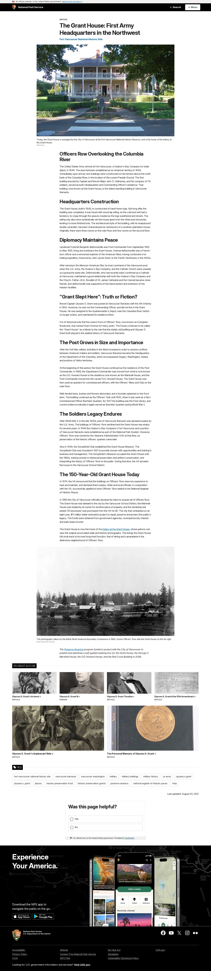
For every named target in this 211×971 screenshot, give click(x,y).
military (113, 776)
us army (167, 776)
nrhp (174, 783)
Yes (77, 818)
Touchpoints (129, 838)
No (76, 827)
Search (176, 7)
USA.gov (160, 950)
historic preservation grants (92, 783)
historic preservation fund (60, 783)
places (38, 783)
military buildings (130, 776)
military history (150, 776)
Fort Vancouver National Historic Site (81, 39)
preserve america (119, 783)
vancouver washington (93, 776)
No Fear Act (114, 950)
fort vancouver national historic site (32, 776)
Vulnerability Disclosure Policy (123, 958)
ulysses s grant (183, 776)
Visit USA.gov (82, 964)
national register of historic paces (150, 783)
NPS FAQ (65, 958)
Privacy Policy (19, 954)
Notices (64, 950)
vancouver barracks (65, 776)
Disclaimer (113, 954)
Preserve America (73, 649)
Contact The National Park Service (78, 954)
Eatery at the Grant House (115, 529)
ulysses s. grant (22, 783)
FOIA (15, 958)
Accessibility (18, 950)
